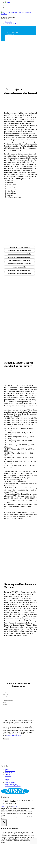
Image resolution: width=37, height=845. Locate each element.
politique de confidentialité (14, 735)
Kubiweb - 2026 (17, 807)
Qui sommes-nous (10, 771)
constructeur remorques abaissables (19, 264)
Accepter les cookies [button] (7, 817)
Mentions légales (10, 782)
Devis (8, 2)
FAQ (6, 781)
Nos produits (8, 772)
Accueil (7, 769)
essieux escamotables (19, 267)
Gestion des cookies (11, 784)
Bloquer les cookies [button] (19, 817)
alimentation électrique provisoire (19, 247)
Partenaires (8, 776)
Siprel (2, 807)
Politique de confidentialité (12, 786)
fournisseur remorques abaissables (19, 257)
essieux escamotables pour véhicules (19, 254)
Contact (7, 779)
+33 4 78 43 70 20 (10, 23)
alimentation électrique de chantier (19, 250)
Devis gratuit (8, 22)
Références (8, 774)
